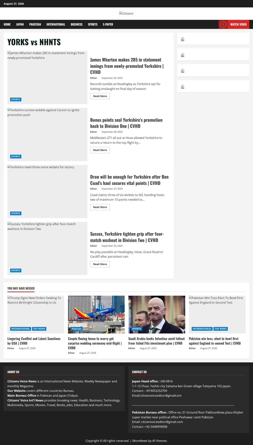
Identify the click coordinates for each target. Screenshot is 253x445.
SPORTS (92, 24)
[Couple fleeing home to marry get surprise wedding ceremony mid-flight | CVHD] (96, 314)
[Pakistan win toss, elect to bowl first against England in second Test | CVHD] (217, 314)
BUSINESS (76, 24)
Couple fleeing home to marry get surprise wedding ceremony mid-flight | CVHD (95, 343)
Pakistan (77, 328)
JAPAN (20, 24)
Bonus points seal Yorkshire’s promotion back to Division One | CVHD (47, 134)
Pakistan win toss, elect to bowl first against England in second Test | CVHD (215, 341)
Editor (93, 77)
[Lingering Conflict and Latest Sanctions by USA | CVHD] (35, 314)
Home (7, 24)
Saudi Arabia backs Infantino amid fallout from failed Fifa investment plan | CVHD (156, 341)
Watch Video (238, 24)
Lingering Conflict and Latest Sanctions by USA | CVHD (34, 341)
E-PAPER (108, 24)
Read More (101, 96)
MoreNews (139, 441)
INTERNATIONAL (55, 24)
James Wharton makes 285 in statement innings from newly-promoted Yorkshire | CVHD (47, 77)
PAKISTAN (35, 24)
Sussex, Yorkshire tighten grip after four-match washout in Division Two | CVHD (47, 248)
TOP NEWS (39, 328)
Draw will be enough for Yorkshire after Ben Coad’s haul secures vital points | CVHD (47, 191)
